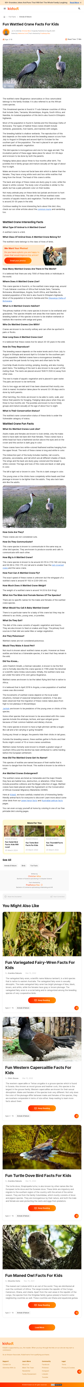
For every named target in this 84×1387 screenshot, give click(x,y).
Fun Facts (12, 17)
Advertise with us (9, 1368)
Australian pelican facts (52, 800)
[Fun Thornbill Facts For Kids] (55, 830)
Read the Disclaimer (15, 896)
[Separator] (79, 1371)
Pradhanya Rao (45, 33)
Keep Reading (44, 1000)
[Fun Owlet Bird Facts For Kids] (14, 830)
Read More (74, 2)
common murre (44, 209)
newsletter (26, 1371)
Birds (23, 866)
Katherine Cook (23, 33)
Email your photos (18, 261)
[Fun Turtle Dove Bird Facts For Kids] (42, 1147)
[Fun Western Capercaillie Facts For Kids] (42, 1038)
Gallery (10, 86)
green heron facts (29, 800)
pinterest (45, 1368)
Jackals (6, 708)
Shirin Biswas (13, 1078)
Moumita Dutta (14, 1281)
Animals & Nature (11, 839)
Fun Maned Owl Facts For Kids (33, 1275)
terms (64, 1364)
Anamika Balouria (15, 973)
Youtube (45, 1377)
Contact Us (7, 1364)
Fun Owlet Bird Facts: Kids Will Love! (11, 844)
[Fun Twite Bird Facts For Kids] (34, 830)
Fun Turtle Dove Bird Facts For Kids (38, 1175)
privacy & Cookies (68, 1368)
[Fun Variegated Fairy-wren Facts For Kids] (42, 933)
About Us (25, 1364)
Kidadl (5, 17)
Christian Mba (26, 31)
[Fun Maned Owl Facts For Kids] (42, 1246)
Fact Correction (59, 896)
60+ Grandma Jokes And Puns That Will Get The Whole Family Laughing (36, 2)
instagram (45, 1371)
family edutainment (29, 1374)
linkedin (45, 1374)
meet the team (28, 1368)
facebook (45, 1364)
